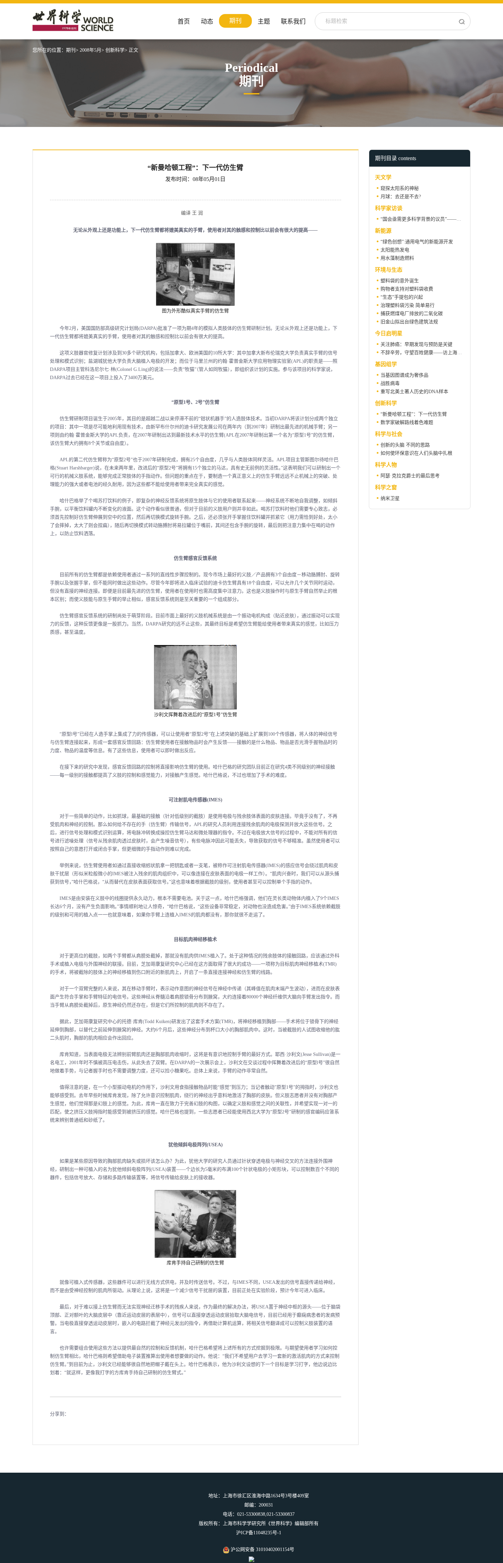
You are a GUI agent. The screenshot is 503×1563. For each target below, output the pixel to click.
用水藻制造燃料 (397, 258)
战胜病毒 (390, 383)
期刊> (72, 50)
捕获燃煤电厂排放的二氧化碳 (412, 313)
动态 (207, 21)
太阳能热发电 (395, 250)
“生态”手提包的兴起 (402, 297)
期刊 (235, 20)
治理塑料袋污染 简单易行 (408, 305)
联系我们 (293, 21)
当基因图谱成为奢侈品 (404, 375)
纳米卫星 (390, 498)
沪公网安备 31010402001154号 (261, 1549)
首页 (184, 21)
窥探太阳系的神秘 (400, 188)
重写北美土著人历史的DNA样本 (414, 391)
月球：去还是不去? (401, 196)
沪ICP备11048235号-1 (258, 1532)
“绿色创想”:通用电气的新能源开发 (417, 241)
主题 (264, 21)
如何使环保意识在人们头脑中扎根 (416, 453)
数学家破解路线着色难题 (407, 422)
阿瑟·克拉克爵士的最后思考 (410, 475)
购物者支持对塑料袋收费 (407, 289)
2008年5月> (92, 50)
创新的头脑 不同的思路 (405, 445)
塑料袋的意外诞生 (400, 280)
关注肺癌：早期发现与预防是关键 (416, 344)
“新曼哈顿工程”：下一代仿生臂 (414, 414)
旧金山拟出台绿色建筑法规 (409, 321)
